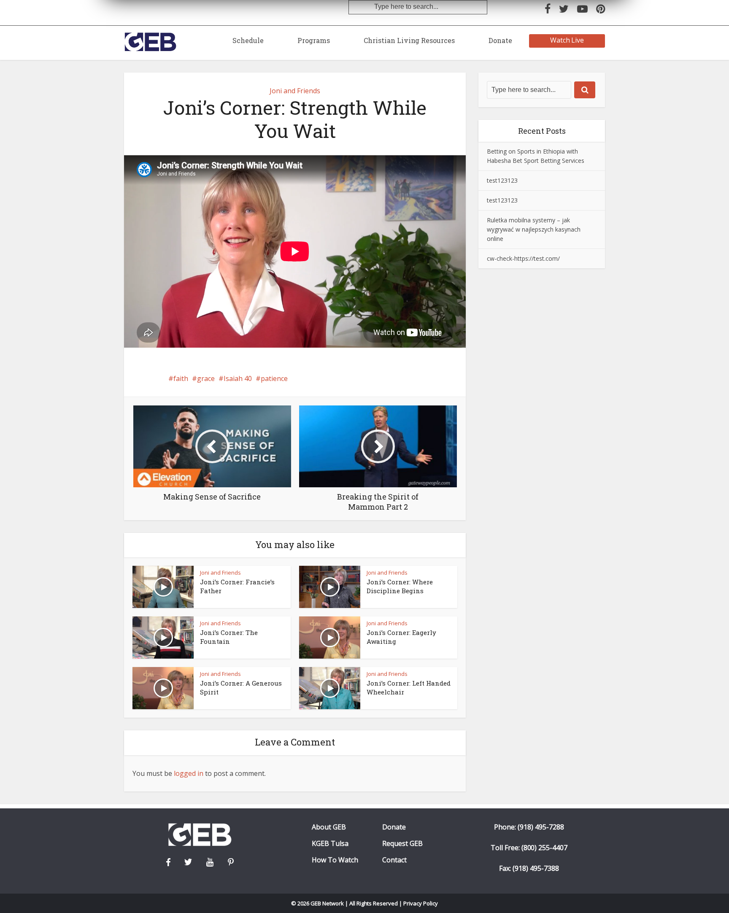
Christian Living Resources (409, 40)
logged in (188, 773)
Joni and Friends (295, 90)
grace (206, 378)
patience (274, 378)
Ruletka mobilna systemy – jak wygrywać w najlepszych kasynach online (533, 229)
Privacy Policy (420, 903)
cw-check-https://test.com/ (523, 258)
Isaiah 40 (238, 378)
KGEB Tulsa (330, 844)
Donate (500, 40)
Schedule (248, 40)
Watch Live (567, 40)
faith (180, 378)
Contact (394, 860)
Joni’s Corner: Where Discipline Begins (400, 586)
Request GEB (402, 844)
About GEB (329, 827)
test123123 (502, 180)
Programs (313, 40)
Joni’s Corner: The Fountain (229, 636)
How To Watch (335, 860)
